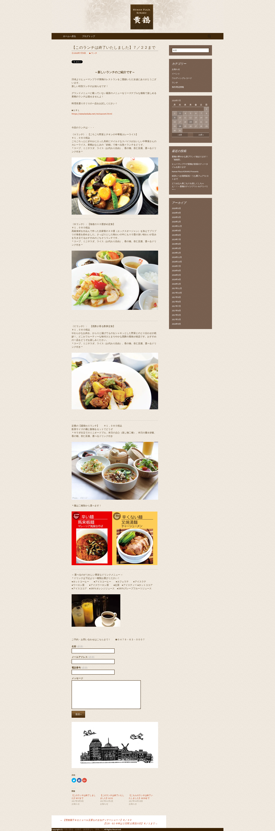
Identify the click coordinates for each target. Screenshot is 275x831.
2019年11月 (177, 226)
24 (180, 126)
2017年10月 (177, 292)
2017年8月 (176, 301)
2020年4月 (176, 212)
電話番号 (80, 667)
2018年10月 (177, 261)
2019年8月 (176, 235)
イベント (176, 73)
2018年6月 (176, 270)
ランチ (94, 53)
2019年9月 (176, 230)
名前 (77, 646)
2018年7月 (176, 266)
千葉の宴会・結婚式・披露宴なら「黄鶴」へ (83, 829)
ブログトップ (88, 36)
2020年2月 (176, 221)
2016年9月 (176, 324)
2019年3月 (176, 248)
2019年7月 (176, 239)
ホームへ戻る (69, 36)
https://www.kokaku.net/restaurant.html (92, 113)
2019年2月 (176, 252)
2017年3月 (176, 319)
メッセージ (77, 678)
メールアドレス (83, 657)
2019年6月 (176, 244)
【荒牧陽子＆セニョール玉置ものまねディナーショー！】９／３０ (96, 820)
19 (190, 122)
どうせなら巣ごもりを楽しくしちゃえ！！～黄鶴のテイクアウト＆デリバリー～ (190, 186)
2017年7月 (176, 306)
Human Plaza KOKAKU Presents (185, 171)
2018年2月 (176, 284)
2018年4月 (176, 279)
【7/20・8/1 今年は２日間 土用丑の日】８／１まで (130, 823)
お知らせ (176, 69)
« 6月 (180, 134)
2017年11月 (177, 288)
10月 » (201, 134)
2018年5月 (176, 275)
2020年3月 (176, 217)
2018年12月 (177, 257)
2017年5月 (176, 315)
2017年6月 (176, 310)
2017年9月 (176, 297)
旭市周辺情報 (178, 87)
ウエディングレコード (182, 78)
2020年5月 (176, 208)
